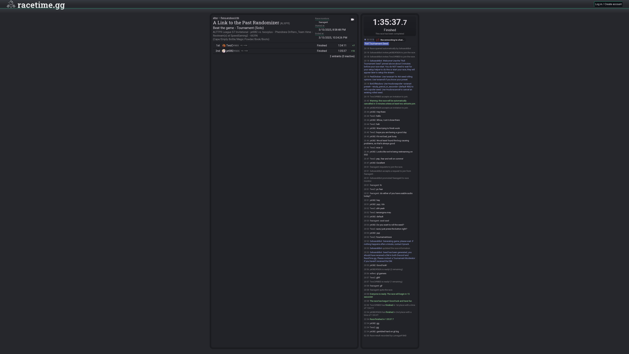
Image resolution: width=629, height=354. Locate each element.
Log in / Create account (608, 4)
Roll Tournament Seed (376, 43)
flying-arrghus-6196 (230, 18)
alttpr (215, 18)
